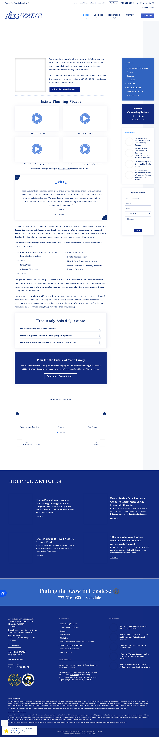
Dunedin (83, 677)
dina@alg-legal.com (15, 655)
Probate (23, 252)
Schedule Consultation (64, 89)
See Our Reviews (137, 120)
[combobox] (138, 213)
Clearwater (74, 675)
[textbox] (134, 213)
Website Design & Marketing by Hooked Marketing (79, 733)
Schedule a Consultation (60, 376)
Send (138, 230)
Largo (77, 677)
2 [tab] (61, 432)
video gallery (64, 169)
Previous (18, 177)
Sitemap (99, 731)
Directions (13, 626)
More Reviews (60, 214)
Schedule (147, 15)
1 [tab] (57, 432)
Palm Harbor (91, 677)
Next (104, 217)
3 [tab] (64, 432)
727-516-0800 (127, 3)
